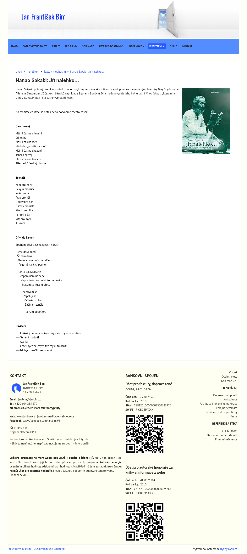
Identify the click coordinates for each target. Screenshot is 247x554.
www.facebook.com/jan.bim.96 (41, 420)
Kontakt (187, 46)
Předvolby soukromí (19, 549)
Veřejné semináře (226, 408)
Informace (135, 46)
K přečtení (155, 46)
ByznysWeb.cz (228, 549)
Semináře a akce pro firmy (221, 412)
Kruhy (56, 46)
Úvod (14, 46)
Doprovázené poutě (35, 46)
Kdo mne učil (229, 381)
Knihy (233, 416)
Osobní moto (229, 376)
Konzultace (230, 399)
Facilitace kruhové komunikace (218, 403)
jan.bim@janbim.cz (29, 399)
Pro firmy (71, 46)
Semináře (88, 46)
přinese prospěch (73, 462)
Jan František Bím (44, 16)
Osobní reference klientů (222, 435)
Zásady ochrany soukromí (49, 549)
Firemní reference (226, 439)
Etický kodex (229, 430)
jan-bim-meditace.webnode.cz (55, 416)
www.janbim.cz (26, 416)
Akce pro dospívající (111, 46)
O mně (173, 46)
